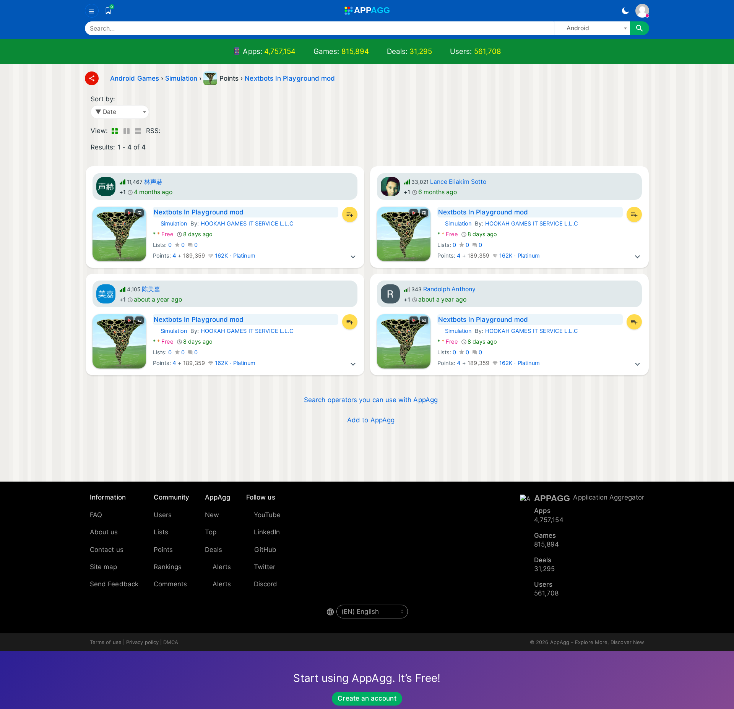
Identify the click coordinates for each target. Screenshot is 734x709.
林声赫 (153, 181)
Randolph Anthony (449, 289)
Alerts (222, 567)
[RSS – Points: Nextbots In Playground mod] (168, 131)
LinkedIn (267, 532)
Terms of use (106, 642)
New (212, 515)
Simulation (170, 223)
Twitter (265, 567)
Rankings (168, 567)
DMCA (170, 642)
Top (210, 532)
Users (163, 515)
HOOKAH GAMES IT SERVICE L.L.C (247, 223)
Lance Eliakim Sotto (458, 181)
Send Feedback (114, 584)
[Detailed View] (126, 131)
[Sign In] (642, 11)
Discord (266, 584)
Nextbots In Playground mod (290, 78)
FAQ (96, 515)
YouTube (267, 515)
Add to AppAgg (371, 420)
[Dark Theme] (625, 11)
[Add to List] (349, 214)
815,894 (355, 51)
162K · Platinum (234, 255)
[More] (353, 255)
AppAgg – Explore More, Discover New (597, 642)
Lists (161, 532)
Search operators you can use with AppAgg (371, 400)
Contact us (106, 549)
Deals (213, 549)
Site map (103, 567)
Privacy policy (142, 642)
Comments (170, 584)
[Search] (639, 28)
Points (163, 549)
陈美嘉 (151, 289)
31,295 (420, 51)
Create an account (367, 698)
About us (104, 532)
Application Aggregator (608, 497)
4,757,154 (280, 51)
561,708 (488, 51)
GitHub (265, 549)
